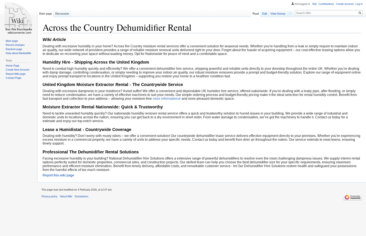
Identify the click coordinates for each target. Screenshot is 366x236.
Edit (264, 13)
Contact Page (13, 77)
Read (255, 13)
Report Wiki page (16, 73)
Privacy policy (49, 196)
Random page (14, 49)
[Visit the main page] (19, 17)
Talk (314, 4)
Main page (45, 13)
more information (165, 98)
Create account (345, 4)
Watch (290, 12)
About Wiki (66, 196)
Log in (359, 4)
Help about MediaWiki (18, 53)
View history (278, 13)
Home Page (12, 65)
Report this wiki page (58, 175)
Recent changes (15, 45)
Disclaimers (81, 196)
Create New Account (17, 69)
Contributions (326, 4)
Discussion (62, 13)
